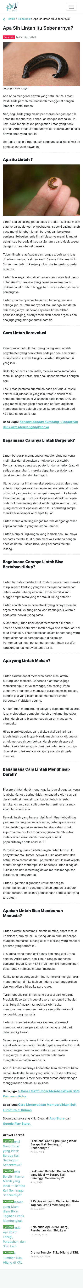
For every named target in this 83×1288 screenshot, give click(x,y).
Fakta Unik (24, 18)
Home (11, 18)
